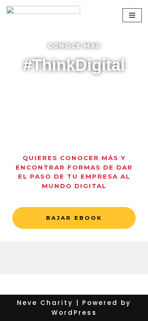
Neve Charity (45, 302)
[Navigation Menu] (132, 15)
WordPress (74, 312)
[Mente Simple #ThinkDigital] (43, 15)
